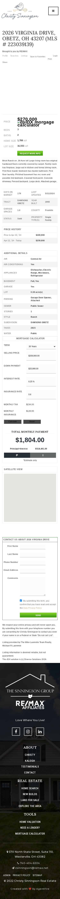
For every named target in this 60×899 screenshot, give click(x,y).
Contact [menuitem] (30, 772)
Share (5, 62)
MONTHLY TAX (11, 404)
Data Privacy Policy (32, 608)
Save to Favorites (37, 57)
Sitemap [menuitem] (37, 875)
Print (50, 59)
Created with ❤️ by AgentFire (30, 888)
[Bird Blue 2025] (20, 10)
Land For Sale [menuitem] (30, 800)
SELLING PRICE (12, 353)
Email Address (11, 570)
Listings (24, 56)
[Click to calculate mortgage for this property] (37, 123)
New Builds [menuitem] (30, 794)
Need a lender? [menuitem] (30, 827)
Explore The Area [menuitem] (30, 806)
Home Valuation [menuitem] (30, 821)
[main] (30, 330)
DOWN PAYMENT (12, 366)
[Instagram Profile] (28, 732)
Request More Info (30, 153)
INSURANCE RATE (13, 391)
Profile (5, 56)
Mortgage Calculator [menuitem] (30, 833)
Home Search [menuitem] (30, 788)
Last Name (13, 554)
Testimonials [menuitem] (30, 766)
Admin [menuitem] (7, 875)
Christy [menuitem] (30, 754)
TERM (7, 345)
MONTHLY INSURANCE (10, 413)
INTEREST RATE (12, 379)
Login (55, 56)
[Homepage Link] (30, 691)
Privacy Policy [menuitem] (21, 875)
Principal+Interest (19, 449)
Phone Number (11, 562)
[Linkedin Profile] (40, 732)
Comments (13, 578)
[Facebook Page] (16, 732)
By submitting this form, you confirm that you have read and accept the (38, 604)
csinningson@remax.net (31, 868)
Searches (14, 56)
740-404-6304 (29, 863)
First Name (12, 546)
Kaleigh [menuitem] (30, 760)
